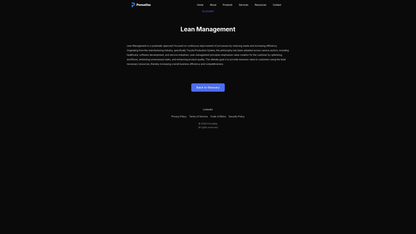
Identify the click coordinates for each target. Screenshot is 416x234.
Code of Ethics (218, 116)
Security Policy (237, 116)
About (213, 4)
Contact (277, 4)
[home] (141, 3)
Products (227, 4)
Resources (260, 4)
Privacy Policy (179, 116)
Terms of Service (198, 116)
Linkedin (208, 109)
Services (243, 4)
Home (200, 4)
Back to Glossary (208, 87)
